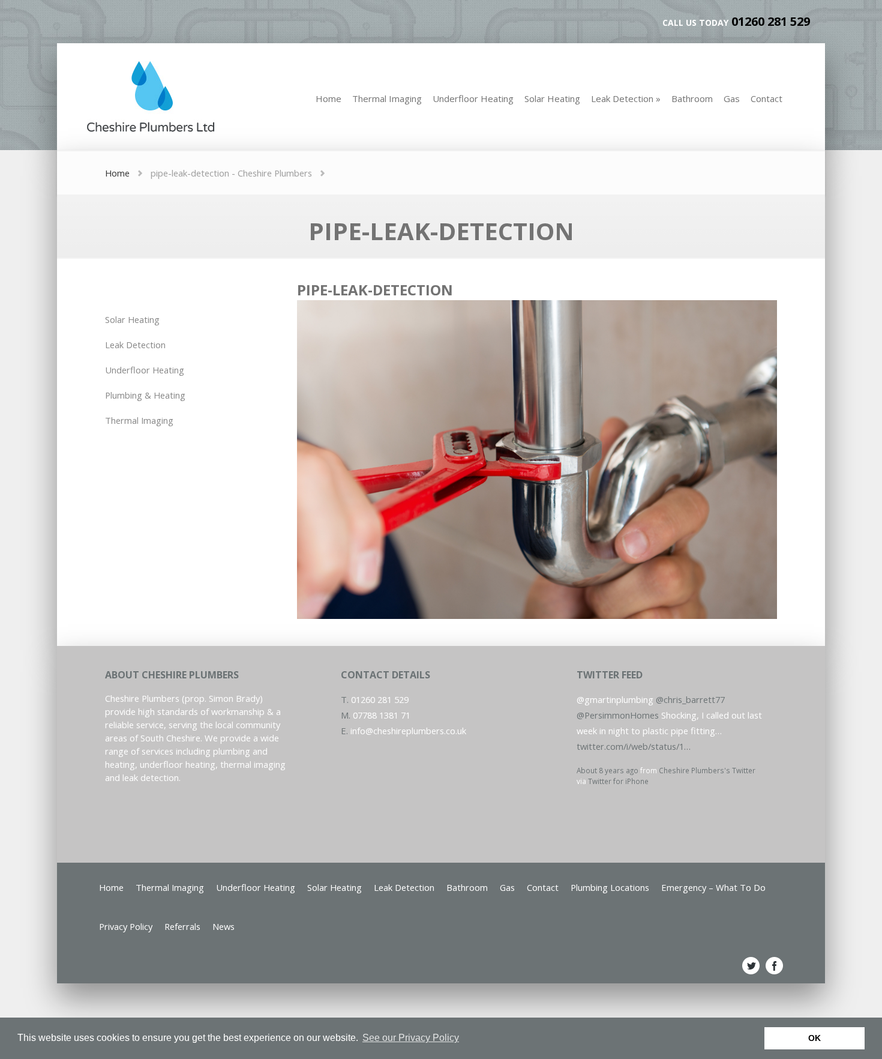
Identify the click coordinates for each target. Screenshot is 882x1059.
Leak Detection (135, 345)
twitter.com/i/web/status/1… (634, 746)
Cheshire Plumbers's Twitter (707, 770)
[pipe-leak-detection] (537, 615)
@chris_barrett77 (690, 699)
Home (117, 173)
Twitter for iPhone (618, 781)
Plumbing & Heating (145, 395)
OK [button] (814, 1038)
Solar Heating (132, 319)
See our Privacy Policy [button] (410, 1038)
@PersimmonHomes (618, 715)
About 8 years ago (607, 770)
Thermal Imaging (139, 420)
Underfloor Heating (144, 370)
